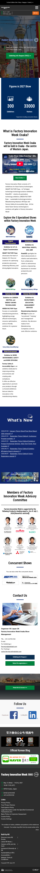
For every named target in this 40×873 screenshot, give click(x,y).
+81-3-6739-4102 (9, 795)
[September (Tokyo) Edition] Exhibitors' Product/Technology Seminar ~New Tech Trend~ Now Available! (18, 443)
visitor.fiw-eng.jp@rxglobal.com (11, 651)
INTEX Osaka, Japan (7, 13)
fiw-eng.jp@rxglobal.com (9, 646)
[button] (35, 13)
